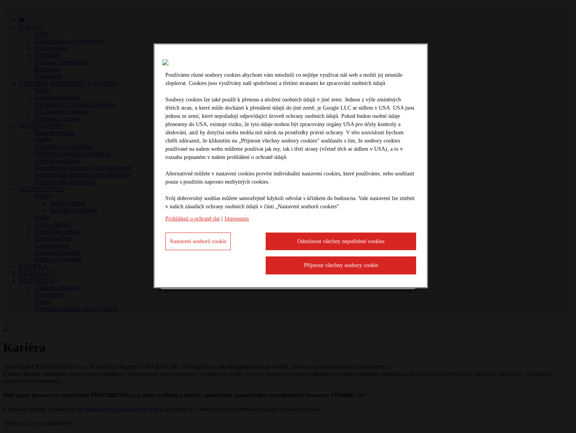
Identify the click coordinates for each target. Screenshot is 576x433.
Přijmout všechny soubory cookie (341, 265)
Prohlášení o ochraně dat (192, 219)
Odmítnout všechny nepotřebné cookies (340, 241)
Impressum (237, 219)
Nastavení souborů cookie (198, 241)
